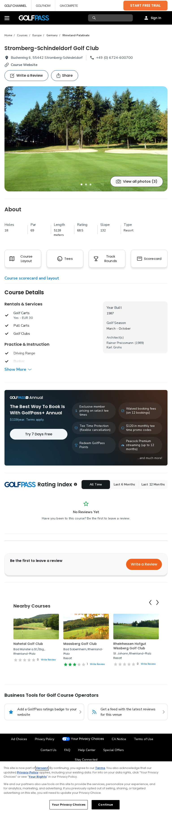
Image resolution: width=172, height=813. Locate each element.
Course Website (24, 64)
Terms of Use (143, 739)
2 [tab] (86, 184)
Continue (105, 804)
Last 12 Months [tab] (153, 484)
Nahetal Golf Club (28, 644)
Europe (36, 35)
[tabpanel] (86, 138)
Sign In (156, 18)
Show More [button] (15, 369)
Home (8, 35)
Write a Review (144, 564)
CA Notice (119, 739)
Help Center (86, 750)
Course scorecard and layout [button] (31, 278)
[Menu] (7, 18)
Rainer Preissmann (120, 343)
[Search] (94, 17)
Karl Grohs (114, 347)
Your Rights (38, 777)
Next (157, 602)
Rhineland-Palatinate (76, 35)
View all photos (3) (140, 181)
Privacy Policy (44, 739)
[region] (86, 787)
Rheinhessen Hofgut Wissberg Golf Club (129, 646)
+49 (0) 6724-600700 (114, 57)
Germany (52, 35)
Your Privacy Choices (87, 739)
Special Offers (113, 750)
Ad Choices (19, 739)
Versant (42, 768)
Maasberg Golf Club (80, 644)
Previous (150, 602)
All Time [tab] (96, 484)
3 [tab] (90, 184)
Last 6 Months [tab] (124, 484)
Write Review (48, 659)
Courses (22, 35)
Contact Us (48, 750)
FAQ (67, 750)
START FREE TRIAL (145, 5)
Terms (100, 768)
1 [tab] (81, 184)
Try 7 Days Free (38, 434)
